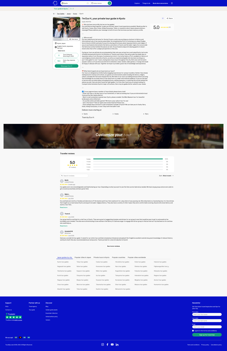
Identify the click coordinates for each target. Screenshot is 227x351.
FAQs (6, 306)
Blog (47, 306)
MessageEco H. (66, 66)
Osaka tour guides (101, 262)
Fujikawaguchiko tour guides (162, 266)
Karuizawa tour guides (122, 280)
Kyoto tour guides (63, 262)
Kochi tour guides (62, 275)
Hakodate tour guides (141, 275)
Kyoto (75, 14)
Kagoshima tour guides (122, 271)
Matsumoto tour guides (122, 289)
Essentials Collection (52, 313)
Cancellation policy (216, 345)
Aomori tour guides (160, 280)
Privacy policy (205, 345)
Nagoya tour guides (63, 280)
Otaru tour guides (62, 284)
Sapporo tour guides (83, 271)
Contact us (8, 310)
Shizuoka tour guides (160, 271)
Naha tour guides (82, 266)
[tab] (64, 257)
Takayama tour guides (122, 275)
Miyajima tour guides (141, 280)
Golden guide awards (51, 310)
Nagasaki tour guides (64, 266)
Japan (69, 14)
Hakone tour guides (160, 262)
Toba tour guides (82, 289)
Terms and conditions (193, 345)
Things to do (146, 3)
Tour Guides (60, 14)
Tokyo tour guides (82, 262)
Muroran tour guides (83, 284)
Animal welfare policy (52, 316)
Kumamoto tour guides (161, 284)
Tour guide (32, 310)
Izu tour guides (100, 275)
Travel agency (33, 306)
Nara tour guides (120, 266)
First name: (195, 312)
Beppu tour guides (82, 280)
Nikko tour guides (101, 271)
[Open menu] (172, 3)
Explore (137, 3)
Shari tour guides (120, 284)
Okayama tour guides (83, 275)
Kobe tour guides (140, 262)
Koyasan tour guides (102, 280)
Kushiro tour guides (102, 289)
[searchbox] (75, 176)
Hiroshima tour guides (122, 262)
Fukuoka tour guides (141, 271)
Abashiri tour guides (63, 289)
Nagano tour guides (160, 275)
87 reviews (72, 167)
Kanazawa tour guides (103, 266)
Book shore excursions (160, 3)
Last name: (195, 318)
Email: (193, 324)
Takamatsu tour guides (103, 284)
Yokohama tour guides (64, 271)
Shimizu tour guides (141, 266)
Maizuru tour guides (141, 284)
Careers (48, 320)
